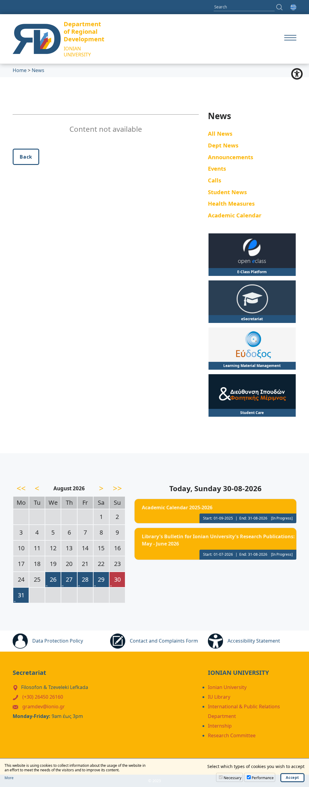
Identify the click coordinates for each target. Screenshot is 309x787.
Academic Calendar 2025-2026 (177, 507)
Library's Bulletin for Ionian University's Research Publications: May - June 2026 (218, 540)
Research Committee (232, 735)
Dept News (223, 145)
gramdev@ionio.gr (43, 706)
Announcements (230, 157)
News (38, 70)
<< (21, 488)
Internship (220, 725)
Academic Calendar (234, 215)
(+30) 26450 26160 (42, 697)
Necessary (232, 777)
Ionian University (227, 687)
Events (217, 168)
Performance (263, 777)
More (9, 778)
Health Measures (231, 203)
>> (117, 488)
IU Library (219, 697)
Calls (214, 180)
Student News (227, 192)
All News (220, 133)
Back (26, 156)
